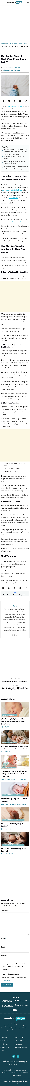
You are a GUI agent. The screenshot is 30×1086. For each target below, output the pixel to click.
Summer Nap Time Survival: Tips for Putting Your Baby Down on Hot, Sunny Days (14, 774)
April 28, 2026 (6, 752)
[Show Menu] (2, 2)
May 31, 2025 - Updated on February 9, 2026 (14, 779)
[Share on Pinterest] (14, 101)
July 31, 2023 (17, 67)
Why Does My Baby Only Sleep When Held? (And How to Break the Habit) (14, 747)
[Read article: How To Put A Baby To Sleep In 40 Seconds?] (15, 839)
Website (3, 955)
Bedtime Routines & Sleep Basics (16, 44)
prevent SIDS (13, 198)
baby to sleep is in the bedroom (12, 190)
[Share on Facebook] (3, 101)
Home (3, 44)
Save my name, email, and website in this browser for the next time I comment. (15, 966)
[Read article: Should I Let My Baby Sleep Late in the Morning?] (15, 789)
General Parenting (8, 767)
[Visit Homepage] (15, 2)
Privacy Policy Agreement (10, 974)
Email (3, 947)
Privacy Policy (5, 980)
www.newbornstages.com (14, 1081)
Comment (5, 910)
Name (3, 939)
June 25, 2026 (6, 727)
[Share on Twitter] (9, 101)
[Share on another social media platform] (26, 101)
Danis (9, 67)
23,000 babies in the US (14, 106)
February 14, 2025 (7, 829)
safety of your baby (17, 222)
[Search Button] (28, 2)
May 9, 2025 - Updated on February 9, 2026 (14, 804)
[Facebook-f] (13, 1056)
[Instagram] (18, 1056)
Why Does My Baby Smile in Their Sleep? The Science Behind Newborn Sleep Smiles (14, 721)
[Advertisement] (15, 24)
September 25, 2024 (8, 854)
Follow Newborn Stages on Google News (15, 595)
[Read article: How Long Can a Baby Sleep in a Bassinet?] (15, 814)
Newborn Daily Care (9, 715)
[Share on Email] (20, 101)
